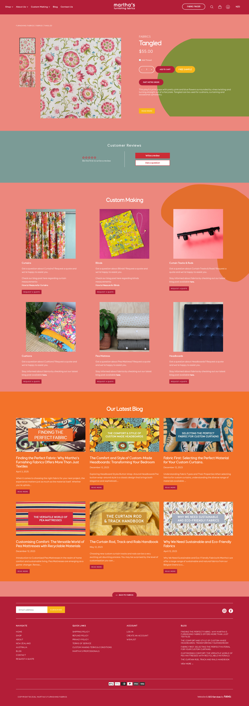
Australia (21, 647)
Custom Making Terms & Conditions (92, 647)
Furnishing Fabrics (25, 26)
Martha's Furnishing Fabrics (52, 697)
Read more (147, 111)
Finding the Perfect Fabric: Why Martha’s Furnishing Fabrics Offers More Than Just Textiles (204, 634)
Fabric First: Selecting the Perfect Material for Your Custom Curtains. (205, 648)
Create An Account (137, 635)
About (19, 639)
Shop (8, 6)
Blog (55, 6)
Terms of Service (81, 643)
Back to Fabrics (126, 595)
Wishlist (131, 639)
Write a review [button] (153, 155)
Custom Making (39, 6)
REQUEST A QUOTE (31, 292)
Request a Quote (179, 288)
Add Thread (147, 60)
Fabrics (39, 26)
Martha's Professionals (86, 651)
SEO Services (214, 696)
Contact (21, 655)
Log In (130, 632)
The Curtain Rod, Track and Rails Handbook (205, 659)
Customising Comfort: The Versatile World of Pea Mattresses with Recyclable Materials (207, 654)
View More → (187, 664)
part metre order (151, 82)
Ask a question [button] (152, 162)
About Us (21, 6)
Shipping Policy (81, 632)
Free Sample (185, 69)
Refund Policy (80, 635)
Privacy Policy (80, 639)
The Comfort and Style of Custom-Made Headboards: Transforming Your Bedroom (205, 641)
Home (19, 632)
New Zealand (23, 643)
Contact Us (67, 6)
